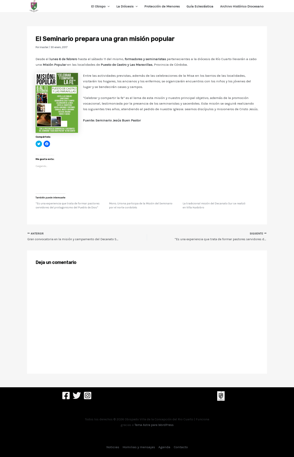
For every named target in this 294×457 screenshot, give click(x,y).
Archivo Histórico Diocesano (242, 6)
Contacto (181, 447)
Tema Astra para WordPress (154, 425)
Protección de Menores (162, 6)
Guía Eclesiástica (200, 6)
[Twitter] (77, 395)
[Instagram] (87, 395)
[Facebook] (66, 395)
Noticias (112, 447)
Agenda (164, 447)
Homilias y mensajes (139, 447)
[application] (108, 6)
